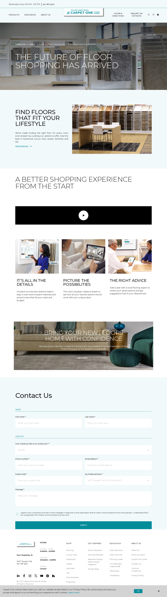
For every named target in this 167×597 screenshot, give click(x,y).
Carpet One (20, 44)
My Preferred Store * (93, 474)
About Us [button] (45, 15)
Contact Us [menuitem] (136, 564)
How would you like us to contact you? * (32, 444)
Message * (19, 489)
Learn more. (74, 592)
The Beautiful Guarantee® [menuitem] (116, 565)
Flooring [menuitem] (69, 550)
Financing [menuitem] (70, 582)
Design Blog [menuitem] (93, 569)
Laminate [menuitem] (70, 568)
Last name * (90, 417)
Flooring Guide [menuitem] (116, 559)
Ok (138, 591)
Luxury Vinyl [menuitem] (71, 555)
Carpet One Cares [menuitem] (139, 559)
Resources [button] (30, 15)
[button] (148, 14)
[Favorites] (153, 14)
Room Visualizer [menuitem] (95, 550)
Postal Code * (21, 474)
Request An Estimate (137, 14)
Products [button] (14, 15)
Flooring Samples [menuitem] (95, 555)
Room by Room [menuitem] (138, 555)
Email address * (91, 459)
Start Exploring (21, 146)
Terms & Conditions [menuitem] (136, 569)
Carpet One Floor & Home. (35, 581)
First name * (20, 417)
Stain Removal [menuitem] (116, 550)
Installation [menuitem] (115, 575)
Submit (83, 525)
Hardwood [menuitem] (70, 559)
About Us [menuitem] (135, 550)
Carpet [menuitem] (69, 564)
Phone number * (22, 459)
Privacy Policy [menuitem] (137, 575)
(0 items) (158, 15)
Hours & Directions (118, 14)
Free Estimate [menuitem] (72, 577)
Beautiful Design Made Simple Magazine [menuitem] (95, 562)
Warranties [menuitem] (114, 571)
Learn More (82, 358)
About (32, 44)
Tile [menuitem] (67, 573)
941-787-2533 (48, 4)
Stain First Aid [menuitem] (116, 555)
